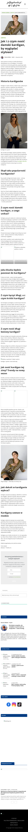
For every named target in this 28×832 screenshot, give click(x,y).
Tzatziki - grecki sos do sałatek (17, 666)
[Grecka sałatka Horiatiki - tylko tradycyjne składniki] (6, 656)
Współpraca (14, 822)
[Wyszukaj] (3, 4)
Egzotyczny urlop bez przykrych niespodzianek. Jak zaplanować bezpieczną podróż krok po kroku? (13, 793)
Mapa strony (14, 825)
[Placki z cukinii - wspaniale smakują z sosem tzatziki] (6, 675)
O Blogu (14, 818)
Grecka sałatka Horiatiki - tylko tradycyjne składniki (18, 656)
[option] (14, 784)
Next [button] (15, 802)
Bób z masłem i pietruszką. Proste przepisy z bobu (18, 685)
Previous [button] (12, 802)
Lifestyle (12, 12)
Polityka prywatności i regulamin (14, 820)
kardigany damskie (22, 161)
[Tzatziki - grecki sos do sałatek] (6, 666)
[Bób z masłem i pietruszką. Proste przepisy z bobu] (6, 685)
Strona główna (5, 12)
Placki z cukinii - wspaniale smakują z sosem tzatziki (18, 675)
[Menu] (25, 4)
